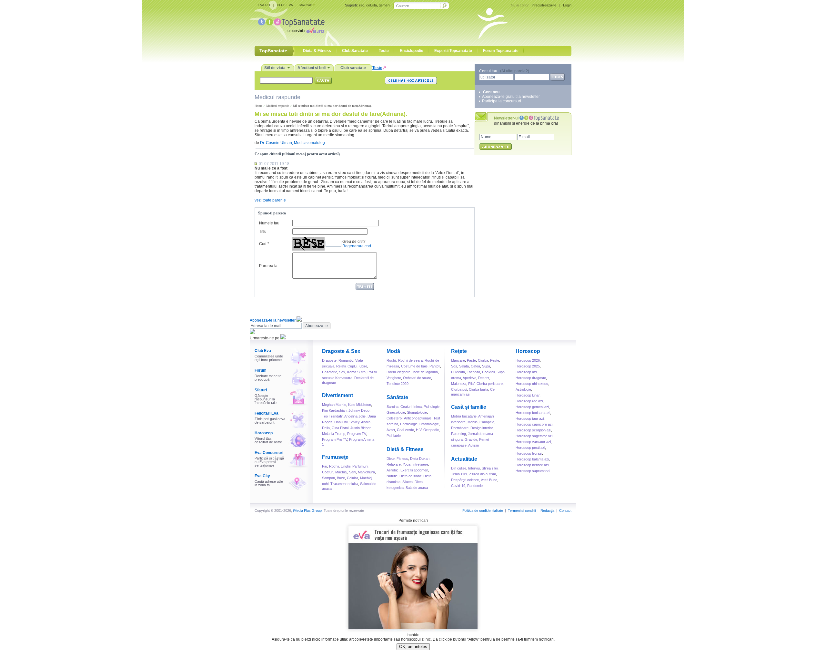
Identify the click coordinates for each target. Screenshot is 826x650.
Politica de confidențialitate (482, 510)
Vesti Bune (489, 480)
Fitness (402, 458)
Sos (454, 366)
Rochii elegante (398, 372)
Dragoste (329, 360)
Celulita (352, 478)
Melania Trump (333, 434)
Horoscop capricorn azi (534, 424)
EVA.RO (264, 5)
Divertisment (337, 395)
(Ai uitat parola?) (514, 71)
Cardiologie (409, 424)
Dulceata (458, 372)
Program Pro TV (334, 439)
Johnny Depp (358, 410)
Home (258, 106)
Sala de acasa (417, 488)
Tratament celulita (344, 484)
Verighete (394, 378)
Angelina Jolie (355, 416)
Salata (464, 366)
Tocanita (473, 372)
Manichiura (366, 472)
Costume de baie (414, 366)
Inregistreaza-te (543, 5)
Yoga (406, 464)
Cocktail (488, 372)
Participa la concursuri (501, 101)
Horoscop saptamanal (533, 471)
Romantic (345, 360)
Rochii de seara (410, 360)
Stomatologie (417, 412)
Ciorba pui (459, 389)
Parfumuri (360, 466)
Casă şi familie (468, 407)
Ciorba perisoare (490, 384)
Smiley (354, 422)
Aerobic (392, 470)
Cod (263, 244)
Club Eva (263, 350)
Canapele (486, 422)
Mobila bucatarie (464, 416)
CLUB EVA (285, 5)
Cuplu (352, 366)
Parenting (458, 434)
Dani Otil (341, 422)
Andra (365, 422)
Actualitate (464, 459)
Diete (391, 458)
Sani (352, 472)
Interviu (474, 468)
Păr (324, 466)
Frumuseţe (335, 457)
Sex (342, 372)
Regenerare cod (356, 246)
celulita (371, 5)
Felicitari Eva (266, 413)
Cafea (475, 366)
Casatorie (329, 372)
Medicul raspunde (277, 106)
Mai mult (305, 5)
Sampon (328, 478)
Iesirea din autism (482, 474)
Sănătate (397, 397)
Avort (391, 430)
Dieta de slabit (410, 476)
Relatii (341, 366)
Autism (473, 445)
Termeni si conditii (522, 510)
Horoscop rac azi (529, 401)
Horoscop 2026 (528, 360)
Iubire (362, 366)
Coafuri (327, 472)
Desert (483, 378)
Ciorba (483, 360)
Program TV (356, 434)
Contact (565, 510)
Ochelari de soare (417, 378)
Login (567, 5)
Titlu (263, 231)
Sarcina (392, 406)
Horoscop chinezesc (532, 384)
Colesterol (394, 418)
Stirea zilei (490, 468)
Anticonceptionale (417, 418)
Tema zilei (459, 474)
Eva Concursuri (269, 452)
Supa (486, 366)
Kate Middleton (359, 405)
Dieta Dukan (419, 458)
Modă (393, 351)
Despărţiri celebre (465, 480)
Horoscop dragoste (531, 378)
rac (361, 5)
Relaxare (394, 464)
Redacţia (547, 510)
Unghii (345, 466)
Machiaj (341, 472)
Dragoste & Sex (341, 351)
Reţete (459, 351)
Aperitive (469, 378)
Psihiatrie (394, 436)
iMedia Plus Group (307, 510)
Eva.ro (315, 30)
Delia (326, 428)
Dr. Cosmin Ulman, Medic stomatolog (292, 142)
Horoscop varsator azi (533, 442)
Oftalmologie (429, 424)
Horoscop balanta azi (532, 459)
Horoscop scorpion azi (533, 430)
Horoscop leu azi (529, 453)
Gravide (471, 439)
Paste (471, 360)
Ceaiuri (405, 406)
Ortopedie (431, 430)
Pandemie (475, 486)
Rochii (334, 466)
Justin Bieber (360, 428)
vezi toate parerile (270, 200)
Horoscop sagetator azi (534, 436)
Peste (494, 360)
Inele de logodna (425, 372)
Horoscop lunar (527, 395)
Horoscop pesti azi (530, 447)
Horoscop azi (526, 372)
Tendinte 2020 (397, 384)
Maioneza (458, 384)
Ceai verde (405, 430)
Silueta (407, 482)
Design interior (481, 428)
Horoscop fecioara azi (533, 413)
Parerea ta (268, 265)
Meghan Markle (334, 405)
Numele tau (269, 223)
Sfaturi (261, 390)
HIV (418, 430)
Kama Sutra (356, 372)
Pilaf (471, 384)
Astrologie (523, 389)
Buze (341, 478)
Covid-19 (458, 486)
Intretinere (420, 464)
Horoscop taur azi (530, 418)
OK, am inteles (413, 646)
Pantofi (434, 366)
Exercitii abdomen (414, 470)
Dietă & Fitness (405, 449)
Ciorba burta (478, 389)
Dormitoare (459, 428)
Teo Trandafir (332, 416)
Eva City (262, 476)
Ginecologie (396, 412)
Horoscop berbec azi (532, 465)
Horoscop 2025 (528, 366)
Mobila (473, 422)
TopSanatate (291, 22)
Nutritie (392, 476)
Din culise (458, 468)
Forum (261, 370)
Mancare (458, 360)
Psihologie (431, 406)
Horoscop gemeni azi (532, 407)
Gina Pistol (340, 428)
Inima (417, 406)
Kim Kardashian (334, 410)
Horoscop (264, 433)
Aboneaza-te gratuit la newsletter (511, 96)
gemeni (384, 5)
